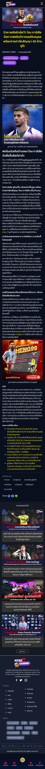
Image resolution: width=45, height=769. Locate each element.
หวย (9, 695)
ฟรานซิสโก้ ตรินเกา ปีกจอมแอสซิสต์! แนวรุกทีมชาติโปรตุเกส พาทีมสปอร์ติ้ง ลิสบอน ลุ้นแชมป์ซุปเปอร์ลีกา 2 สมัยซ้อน (24, 449)
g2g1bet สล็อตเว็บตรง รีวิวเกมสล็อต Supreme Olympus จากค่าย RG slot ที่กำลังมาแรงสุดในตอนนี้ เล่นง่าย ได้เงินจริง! (24, 466)
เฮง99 (19, 728)
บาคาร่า (10, 708)
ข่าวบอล (6, 480)
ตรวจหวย (28, 728)
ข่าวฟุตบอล (17, 480)
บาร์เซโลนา (7, 484)
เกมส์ (9, 712)
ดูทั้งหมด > (22, 651)
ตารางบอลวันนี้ (13, 723)
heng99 (26, 733)
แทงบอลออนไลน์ (25, 52)
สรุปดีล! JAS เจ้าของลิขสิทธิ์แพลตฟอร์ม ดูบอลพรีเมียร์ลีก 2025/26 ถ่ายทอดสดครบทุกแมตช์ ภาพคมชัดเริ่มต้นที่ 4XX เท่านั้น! (24, 440)
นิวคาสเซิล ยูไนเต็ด (30, 480)
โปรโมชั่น (30, 689)
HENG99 (11, 691)
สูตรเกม (30, 711)
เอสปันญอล (29, 484)
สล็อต (10, 704)
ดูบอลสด (24, 58)
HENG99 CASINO (9, 52)
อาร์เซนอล (18, 484)
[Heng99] (17, 4)
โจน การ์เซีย (8, 489)
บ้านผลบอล (31, 702)
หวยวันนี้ (36, 95)
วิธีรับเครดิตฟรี (9, 63)
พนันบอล (30, 693)
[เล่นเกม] (23, 760)
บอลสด (29, 698)
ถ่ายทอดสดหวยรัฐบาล (15, 737)
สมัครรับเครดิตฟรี (11, 58)
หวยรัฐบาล (19, 334)
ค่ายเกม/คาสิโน (32, 706)
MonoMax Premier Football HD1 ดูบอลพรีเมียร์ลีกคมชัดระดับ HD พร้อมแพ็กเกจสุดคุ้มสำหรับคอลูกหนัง (25, 431)
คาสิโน (10, 699)
